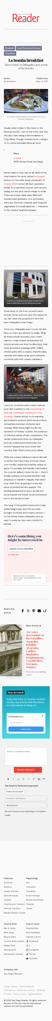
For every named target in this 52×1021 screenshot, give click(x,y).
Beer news (9, 932)
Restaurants (10, 949)
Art (27, 882)
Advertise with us (26, 990)
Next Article (32, 625)
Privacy (7, 994)
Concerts (30, 887)
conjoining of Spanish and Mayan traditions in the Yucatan (24, 413)
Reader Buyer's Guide (14, 912)
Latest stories (11, 891)
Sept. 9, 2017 (42, 81)
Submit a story (33, 936)
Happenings (32, 878)
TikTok (31, 954)
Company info (11, 969)
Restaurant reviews (13, 954)
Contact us (9, 990)
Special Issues (11, 895)
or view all (13, 554)
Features (8, 878)
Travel (29, 908)
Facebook (33, 941)
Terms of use (19, 994)
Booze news (10, 936)
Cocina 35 (9, 183)
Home (7, 986)
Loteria (17, 158)
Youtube (32, 958)
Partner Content (12, 908)
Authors (8, 887)
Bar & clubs (9, 928)
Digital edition (35, 994)
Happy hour (9, 945)
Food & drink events (14, 941)
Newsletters (32, 928)
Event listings (33, 895)
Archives (8, 882)
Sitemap (41, 990)
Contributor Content (14, 904)
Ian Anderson (10, 81)
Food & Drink (10, 924)
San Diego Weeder (13, 973)
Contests (30, 891)
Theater (30, 904)
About (15, 986)
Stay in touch (33, 924)
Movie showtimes (35, 900)
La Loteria (39, 176)
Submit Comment (25, 769)
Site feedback (33, 932)
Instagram (33, 949)
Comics (7, 900)
